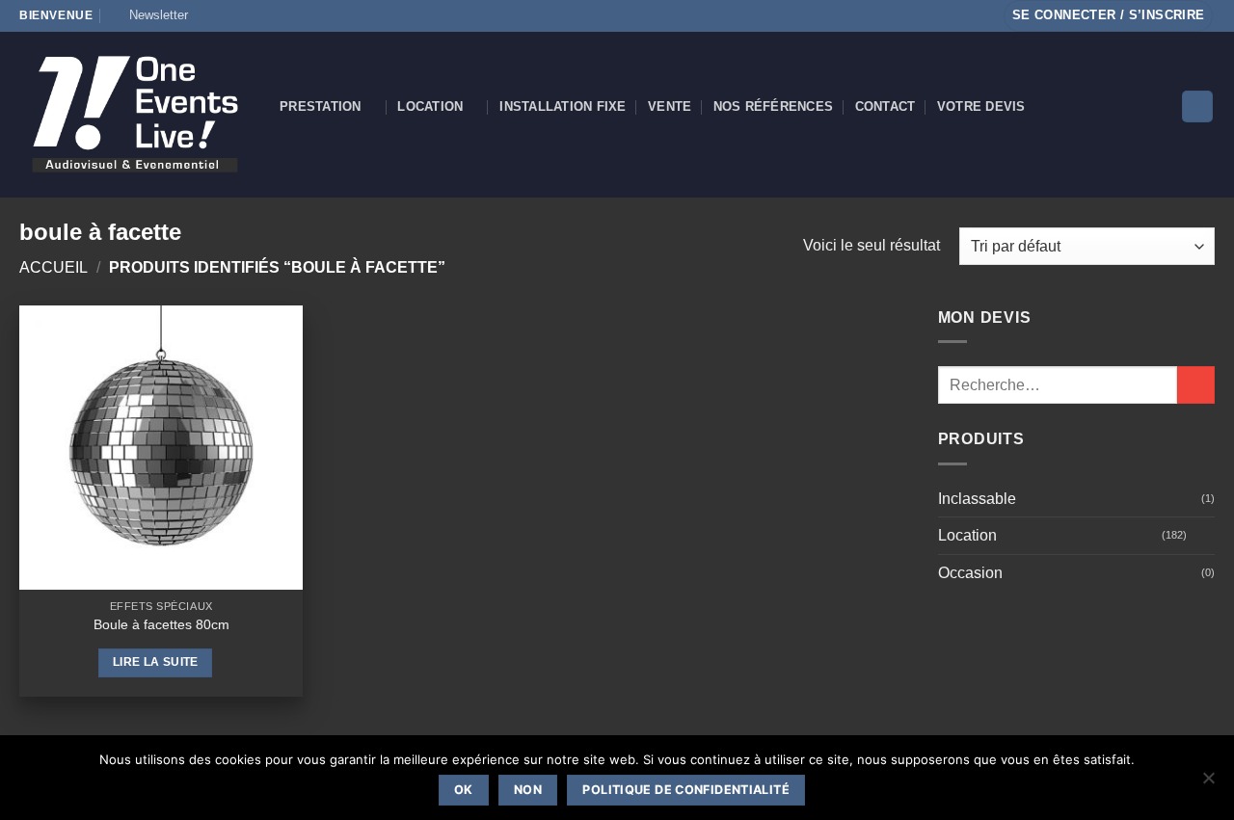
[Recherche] (1197, 106)
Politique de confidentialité (686, 789)
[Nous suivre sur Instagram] (226, 15)
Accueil (53, 267)
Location (430, 106)
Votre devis (981, 106)
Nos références (773, 106)
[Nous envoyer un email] (281, 15)
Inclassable (977, 498)
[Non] (1208, 783)
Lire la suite (156, 662)
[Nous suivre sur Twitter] (263, 15)
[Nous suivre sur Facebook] (208, 15)
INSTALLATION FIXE (562, 106)
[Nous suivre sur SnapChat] (245, 15)
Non (528, 789)
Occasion (970, 573)
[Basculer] (1203, 535)
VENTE (669, 106)
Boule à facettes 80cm (161, 624)
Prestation (321, 106)
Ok (463, 789)
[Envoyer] (1196, 385)
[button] (150, 15)
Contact (885, 106)
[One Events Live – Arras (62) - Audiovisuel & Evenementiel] (135, 114)
